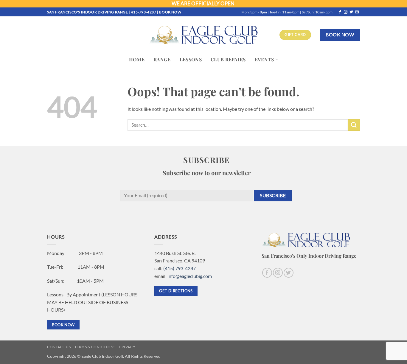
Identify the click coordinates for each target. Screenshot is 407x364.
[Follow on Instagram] (345, 12)
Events (264, 59)
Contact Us (59, 347)
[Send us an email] (357, 12)
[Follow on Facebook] (340, 12)
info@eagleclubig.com (189, 276)
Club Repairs (228, 59)
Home (137, 59)
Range (162, 59)
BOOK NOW (170, 12)
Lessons (191, 59)
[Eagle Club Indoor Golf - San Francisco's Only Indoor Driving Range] (203, 34)
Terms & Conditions (95, 347)
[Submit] (354, 125)
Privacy (127, 347)
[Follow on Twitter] (351, 12)
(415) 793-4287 (179, 268)
